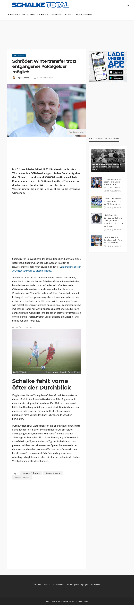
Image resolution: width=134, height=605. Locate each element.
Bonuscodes (14, 15)
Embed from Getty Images (23, 327)
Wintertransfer (22, 477)
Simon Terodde (53, 473)
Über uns (37, 584)
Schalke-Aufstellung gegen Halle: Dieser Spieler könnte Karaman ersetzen (112, 183)
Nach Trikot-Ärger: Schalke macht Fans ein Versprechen (113, 240)
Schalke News (28, 15)
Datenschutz (59, 584)
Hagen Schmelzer (24, 77)
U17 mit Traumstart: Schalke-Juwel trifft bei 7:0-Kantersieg (113, 201)
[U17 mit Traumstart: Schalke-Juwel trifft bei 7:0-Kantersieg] (96, 202)
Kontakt (47, 584)
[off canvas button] (5, 5)
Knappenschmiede (84, 15)
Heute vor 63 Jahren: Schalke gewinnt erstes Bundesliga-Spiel (106, 166)
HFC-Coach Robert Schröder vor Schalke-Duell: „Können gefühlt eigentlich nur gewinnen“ (113, 220)
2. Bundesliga (43, 15)
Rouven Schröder (31, 473)
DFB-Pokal (69, 15)
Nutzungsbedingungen (78, 584)
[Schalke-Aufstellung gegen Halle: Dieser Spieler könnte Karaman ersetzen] (96, 182)
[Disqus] (46, 520)
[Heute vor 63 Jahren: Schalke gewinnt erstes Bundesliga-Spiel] (108, 160)
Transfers (57, 15)
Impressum (96, 584)
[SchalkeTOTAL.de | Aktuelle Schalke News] (40, 5)
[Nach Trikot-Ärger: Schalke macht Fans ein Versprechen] (96, 240)
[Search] (128, 5)
